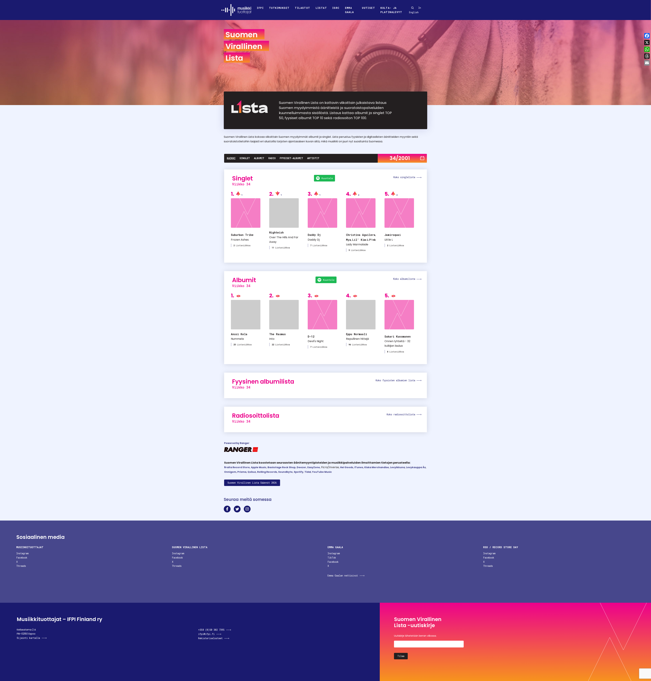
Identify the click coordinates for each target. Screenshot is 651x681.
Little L (388, 240)
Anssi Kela (239, 334)
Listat (321, 7)
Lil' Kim (359, 239)
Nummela (237, 339)
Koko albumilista (405, 278)
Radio (272, 158)
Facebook (21, 557)
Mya (348, 239)
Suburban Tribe (242, 235)
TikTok (332, 557)
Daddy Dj (314, 235)
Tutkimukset (279, 7)
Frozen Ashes (240, 240)
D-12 (311, 336)
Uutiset (368, 7)
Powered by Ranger (236, 443)
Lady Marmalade (357, 244)
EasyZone (313, 467)
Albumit (259, 158)
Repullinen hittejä (357, 339)
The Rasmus (277, 334)
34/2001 (400, 158)
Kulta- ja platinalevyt (391, 10)
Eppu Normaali (356, 334)
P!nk (372, 239)
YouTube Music (322, 472)
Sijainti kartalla (28, 637)
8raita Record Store (237, 467)
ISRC (336, 7)
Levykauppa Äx (416, 467)
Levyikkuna (397, 467)
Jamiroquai (392, 235)
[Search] (412, 8)
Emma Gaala (349, 10)
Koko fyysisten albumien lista (396, 380)
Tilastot (302, 7)
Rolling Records (267, 472)
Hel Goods (346, 467)
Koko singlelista (405, 177)
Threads (21, 565)
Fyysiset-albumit (291, 158)
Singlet (245, 158)
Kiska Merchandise (376, 467)
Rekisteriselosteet (210, 638)
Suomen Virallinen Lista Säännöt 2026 (252, 482)
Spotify (298, 472)
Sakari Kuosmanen (397, 336)
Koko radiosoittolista (402, 414)
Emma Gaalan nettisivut (343, 575)
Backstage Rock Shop (281, 467)
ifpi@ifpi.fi (206, 634)
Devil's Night (316, 341)
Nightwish (276, 232)
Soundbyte (285, 472)
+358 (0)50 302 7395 (211, 629)
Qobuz (252, 472)
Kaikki (231, 158)
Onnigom (230, 472)
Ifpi (260, 7)
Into (271, 339)
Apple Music (258, 467)
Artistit (313, 158)
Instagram (22, 553)
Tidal (307, 472)
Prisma (241, 472)
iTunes (358, 467)
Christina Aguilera (360, 235)
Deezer (301, 467)
